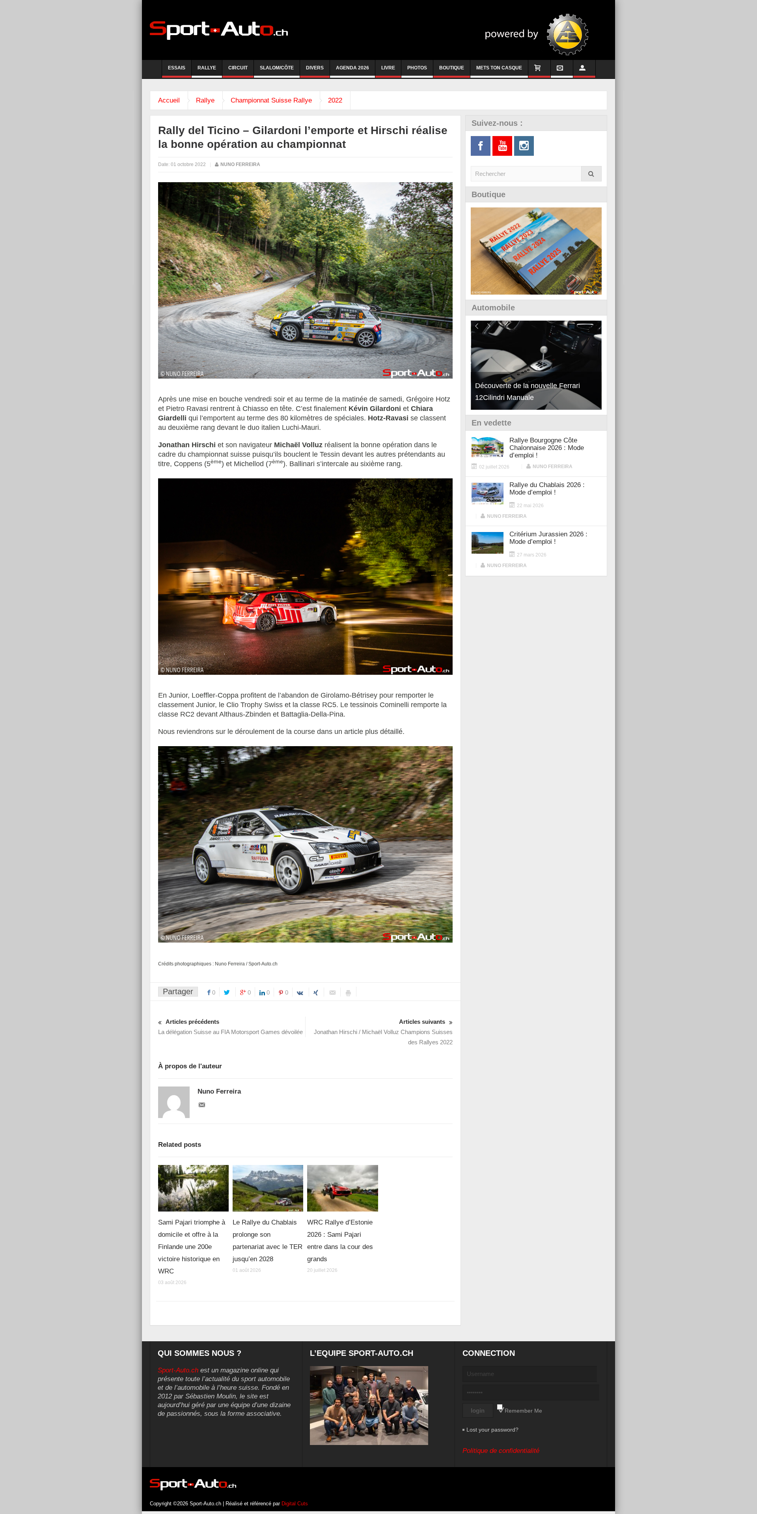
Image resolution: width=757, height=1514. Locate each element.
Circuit (238, 68)
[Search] (591, 173)
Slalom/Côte (277, 68)
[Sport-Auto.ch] (219, 30)
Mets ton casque (499, 68)
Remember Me (523, 1411)
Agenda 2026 (352, 68)
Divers (315, 68)
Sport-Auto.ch (178, 1370)
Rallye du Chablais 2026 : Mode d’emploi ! (547, 488)
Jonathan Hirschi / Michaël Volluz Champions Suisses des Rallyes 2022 (383, 1031)
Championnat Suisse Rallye (271, 100)
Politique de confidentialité (500, 1450)
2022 (335, 100)
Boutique (451, 68)
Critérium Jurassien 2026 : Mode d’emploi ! (548, 537)
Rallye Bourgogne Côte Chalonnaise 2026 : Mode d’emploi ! (546, 448)
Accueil (169, 100)
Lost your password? (492, 1429)
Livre (388, 68)
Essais (176, 68)
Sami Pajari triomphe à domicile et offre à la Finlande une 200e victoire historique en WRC (191, 1247)
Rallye (207, 68)
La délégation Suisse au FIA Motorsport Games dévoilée (230, 1026)
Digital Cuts (295, 1504)
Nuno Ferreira (240, 164)
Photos (417, 68)
